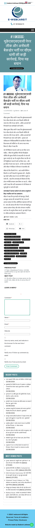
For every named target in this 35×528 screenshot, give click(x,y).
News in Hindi (26, 239)
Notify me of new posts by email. (15, 362)
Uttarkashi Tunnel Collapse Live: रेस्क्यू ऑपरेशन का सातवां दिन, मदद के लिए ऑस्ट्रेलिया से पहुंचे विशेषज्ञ (18, 483)
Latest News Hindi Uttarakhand (12, 239)
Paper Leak (8, 242)
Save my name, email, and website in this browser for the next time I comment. (16, 343)
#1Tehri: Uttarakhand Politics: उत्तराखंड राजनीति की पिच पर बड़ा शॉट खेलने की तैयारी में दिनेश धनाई (17, 271)
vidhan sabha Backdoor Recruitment (14, 250)
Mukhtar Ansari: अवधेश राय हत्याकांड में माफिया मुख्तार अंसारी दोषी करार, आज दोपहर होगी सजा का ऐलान (18, 495)
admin (17, 110)
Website (7, 331)
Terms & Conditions (21, 517)
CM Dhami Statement (10, 234)
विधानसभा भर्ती (7, 259)
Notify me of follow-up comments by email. (16, 354)
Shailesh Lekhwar (24, 525)
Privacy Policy (13, 520)
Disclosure (23, 520)
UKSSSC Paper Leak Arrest (11, 245)
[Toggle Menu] (32, 30)
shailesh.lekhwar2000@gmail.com (19, 3)
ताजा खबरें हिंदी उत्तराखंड (9, 256)
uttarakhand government (11, 247)
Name (6, 317)
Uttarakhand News (24, 247)
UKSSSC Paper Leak (18, 242)
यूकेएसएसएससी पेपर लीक (21, 256)
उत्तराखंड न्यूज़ (23, 253)
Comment (8, 298)
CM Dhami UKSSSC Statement (12, 236)
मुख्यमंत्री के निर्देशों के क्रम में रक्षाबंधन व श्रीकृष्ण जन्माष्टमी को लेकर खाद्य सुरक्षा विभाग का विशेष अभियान (18, 387)
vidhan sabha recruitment (11, 253)
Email (6, 324)
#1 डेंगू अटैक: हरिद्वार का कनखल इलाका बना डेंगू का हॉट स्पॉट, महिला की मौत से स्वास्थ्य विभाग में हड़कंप (17, 279)
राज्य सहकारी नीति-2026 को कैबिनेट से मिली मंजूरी (18, 379)
